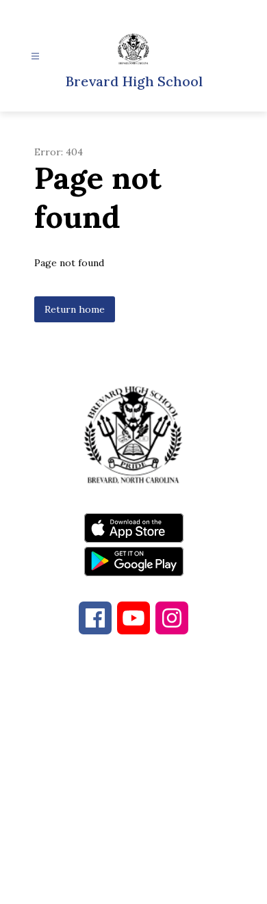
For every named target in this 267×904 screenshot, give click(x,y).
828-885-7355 (142, 749)
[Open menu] (35, 56)
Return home (74, 309)
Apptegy (161, 884)
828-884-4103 (162, 733)
